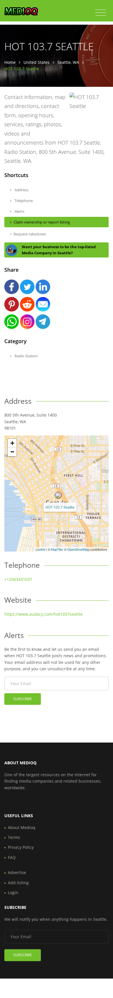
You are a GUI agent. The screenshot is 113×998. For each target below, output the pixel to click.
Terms (14, 837)
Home (10, 62)
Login (13, 892)
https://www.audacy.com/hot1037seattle (43, 614)
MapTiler (57, 549)
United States (36, 62)
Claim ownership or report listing (42, 222)
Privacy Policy (21, 847)
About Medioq (21, 827)
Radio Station (26, 356)
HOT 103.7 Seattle (59, 507)
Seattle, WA (68, 62)
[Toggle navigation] (100, 13)
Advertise (17, 872)
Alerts (19, 211)
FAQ (12, 857)
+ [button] (12, 443)
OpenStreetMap (78, 549)
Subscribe (22, 698)
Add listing (18, 882)
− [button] (12, 451)
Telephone (23, 200)
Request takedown (30, 234)
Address (21, 189)
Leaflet (40, 549)
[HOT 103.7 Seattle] (58, 495)
